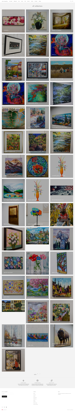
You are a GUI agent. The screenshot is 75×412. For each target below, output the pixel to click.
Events (22, 1)
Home (34, 393)
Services (28, 1)
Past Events (35, 397)
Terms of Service (35, 404)
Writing (40, 1)
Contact (32, 1)
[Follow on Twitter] (2, 407)
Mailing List (15, 1)
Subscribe (4, 396)
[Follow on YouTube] (6, 407)
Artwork (34, 394)
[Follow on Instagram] (4, 407)
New (19, 1)
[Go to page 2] (40, 374)
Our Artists (10, 1)
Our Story (36, 1)
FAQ (25, 1)
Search (34, 400)
